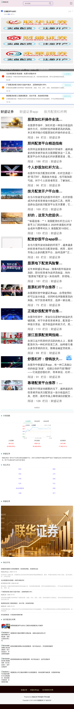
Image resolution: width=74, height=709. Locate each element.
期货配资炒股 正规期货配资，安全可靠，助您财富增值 (27, 95)
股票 (54, 469)
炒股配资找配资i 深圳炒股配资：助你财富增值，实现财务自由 (25, 69)
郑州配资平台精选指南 (45, 143)
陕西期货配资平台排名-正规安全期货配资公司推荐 (27, 625)
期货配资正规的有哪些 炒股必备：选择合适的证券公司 (28, 633)
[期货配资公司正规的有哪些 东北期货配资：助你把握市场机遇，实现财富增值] (5, 677)
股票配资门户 (41, 700)
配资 (20, 469)
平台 (54, 483)
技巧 (54, 493)
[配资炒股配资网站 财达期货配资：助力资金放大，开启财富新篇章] (5, 650)
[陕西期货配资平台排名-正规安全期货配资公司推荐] (5, 626)
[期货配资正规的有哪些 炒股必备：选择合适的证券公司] (5, 637)
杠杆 (20, 483)
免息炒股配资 (20, 488)
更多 (69, 11)
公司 (54, 474)
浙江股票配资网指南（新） (48, 334)
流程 (54, 479)
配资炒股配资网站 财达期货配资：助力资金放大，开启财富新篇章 (32, 646)
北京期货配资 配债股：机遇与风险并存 (21, 73)
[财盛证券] (4, 3)
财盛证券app (34, 690)
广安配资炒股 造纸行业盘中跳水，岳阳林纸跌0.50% (26, 84)
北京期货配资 (67, 74)
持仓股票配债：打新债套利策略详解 (12, 615)
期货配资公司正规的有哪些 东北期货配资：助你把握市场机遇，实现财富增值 (35, 672)
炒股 (54, 488)
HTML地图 (46, 697)
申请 (20, 479)
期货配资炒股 (67, 96)
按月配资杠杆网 (47, 690)
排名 (20, 474)
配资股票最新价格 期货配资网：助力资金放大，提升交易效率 (30, 659)
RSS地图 (40, 697)
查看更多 (37, 407)
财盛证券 (24, 690)
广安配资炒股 (67, 85)
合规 (20, 493)
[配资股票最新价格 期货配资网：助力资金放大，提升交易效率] (5, 663)
